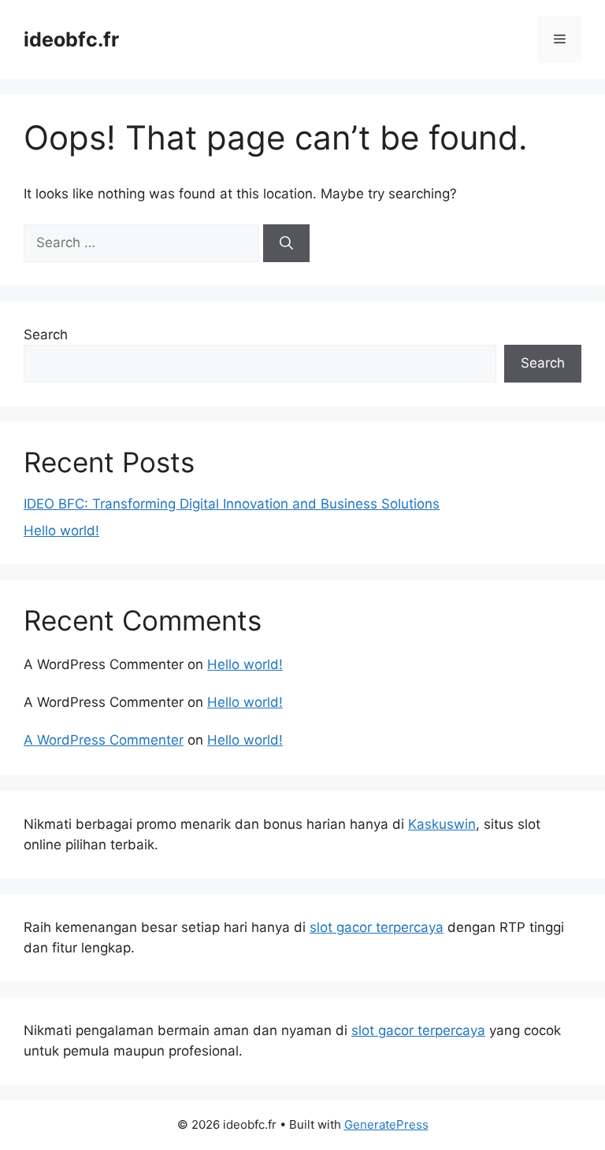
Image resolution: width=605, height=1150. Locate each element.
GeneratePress (386, 1124)
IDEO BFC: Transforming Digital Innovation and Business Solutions (232, 504)
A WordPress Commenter (104, 740)
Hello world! (61, 530)
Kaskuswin (442, 824)
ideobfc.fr (71, 39)
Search (46, 334)
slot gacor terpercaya (377, 927)
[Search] (286, 243)
